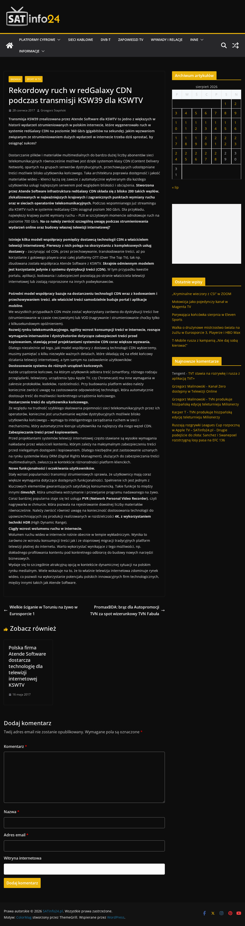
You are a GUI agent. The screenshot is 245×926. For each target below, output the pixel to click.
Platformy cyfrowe (37, 39)
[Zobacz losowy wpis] (235, 45)
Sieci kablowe (80, 39)
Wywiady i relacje (167, 39)
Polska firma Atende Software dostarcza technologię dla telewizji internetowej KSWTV (27, 666)
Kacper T (179, 412)
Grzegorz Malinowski (188, 386)
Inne (194, 39)
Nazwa (11, 811)
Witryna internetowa (22, 858)
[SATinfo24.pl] (9, 45)
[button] (58, 39)
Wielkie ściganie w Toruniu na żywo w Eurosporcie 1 (44, 610)
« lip (175, 187)
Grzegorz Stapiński (53, 110)
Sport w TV (34, 79)
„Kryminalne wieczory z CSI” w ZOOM (201, 293)
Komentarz (15, 746)
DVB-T (106, 39)
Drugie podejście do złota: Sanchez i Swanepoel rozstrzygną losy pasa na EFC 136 (204, 435)
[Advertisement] (206, 234)
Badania (16, 79)
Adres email (16, 835)
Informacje (29, 51)
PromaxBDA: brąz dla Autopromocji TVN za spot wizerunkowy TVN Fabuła (124, 610)
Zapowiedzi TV (130, 39)
